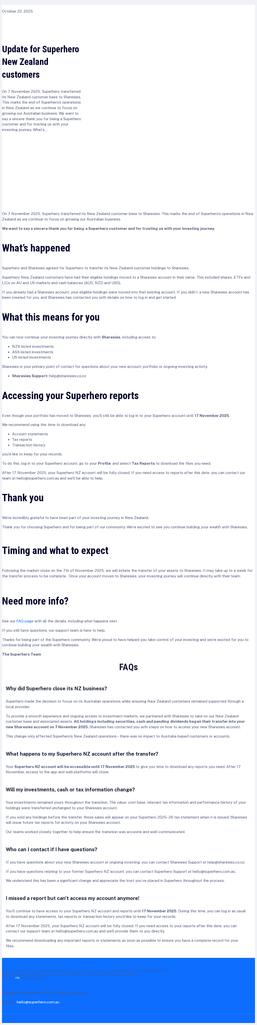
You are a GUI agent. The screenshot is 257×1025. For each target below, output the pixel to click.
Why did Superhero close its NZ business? (56, 689)
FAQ (17, 977)
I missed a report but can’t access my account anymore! (72, 898)
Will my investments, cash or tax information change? (70, 790)
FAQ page (24, 621)
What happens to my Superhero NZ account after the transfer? (82, 754)
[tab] (56, 688)
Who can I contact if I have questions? (51, 849)
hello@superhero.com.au (38, 1002)
